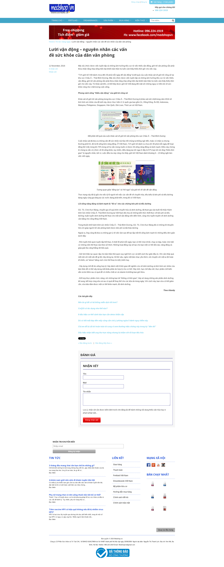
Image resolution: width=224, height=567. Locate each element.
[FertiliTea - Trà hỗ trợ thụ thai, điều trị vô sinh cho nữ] (165, 510)
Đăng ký (144, 2)
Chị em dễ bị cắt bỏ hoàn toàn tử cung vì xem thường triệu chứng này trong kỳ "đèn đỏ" (117, 327)
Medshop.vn (118, 539)
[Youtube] (158, 465)
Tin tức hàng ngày (63, 42)
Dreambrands (90, 20)
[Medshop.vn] (62, 9)
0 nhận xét (53, 69)
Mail (84, 383)
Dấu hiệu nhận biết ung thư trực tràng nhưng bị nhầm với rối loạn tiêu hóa (111, 333)
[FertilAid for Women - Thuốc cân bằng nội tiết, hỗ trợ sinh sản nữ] (165, 498)
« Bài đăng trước (85, 343)
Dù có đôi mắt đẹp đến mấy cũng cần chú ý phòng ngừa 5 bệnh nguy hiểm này (113, 321)
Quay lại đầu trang (165, 530)
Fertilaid (72, 20)
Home (51, 42)
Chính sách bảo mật (121, 503)
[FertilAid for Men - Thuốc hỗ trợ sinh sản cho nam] (152, 498)
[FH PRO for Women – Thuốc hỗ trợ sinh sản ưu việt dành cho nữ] (152, 486)
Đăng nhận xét (91, 420)
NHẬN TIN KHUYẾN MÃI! (64, 442)
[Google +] (153, 465)
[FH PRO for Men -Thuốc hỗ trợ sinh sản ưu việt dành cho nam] (165, 486)
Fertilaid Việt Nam (120, 475)
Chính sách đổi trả (120, 497)
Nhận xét (52, 72)
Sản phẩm (108, 20)
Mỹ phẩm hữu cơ (120, 486)
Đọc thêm (52, 473)
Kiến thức (140, 20)
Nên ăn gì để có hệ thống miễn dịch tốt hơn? (97, 302)
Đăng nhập (135, 2)
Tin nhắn (87, 392)
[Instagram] (163, 465)
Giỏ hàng (163, 2)
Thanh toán (118, 470)
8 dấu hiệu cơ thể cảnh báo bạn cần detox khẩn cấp (101, 315)
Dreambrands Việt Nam (123, 481)
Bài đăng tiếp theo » (103, 343)
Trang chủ (56, 20)
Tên (84, 374)
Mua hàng (124, 20)
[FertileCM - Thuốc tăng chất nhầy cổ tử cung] (152, 510)
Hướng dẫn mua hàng (122, 492)
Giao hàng (117, 464)
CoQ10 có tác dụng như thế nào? (93, 308)
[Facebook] (148, 465)
